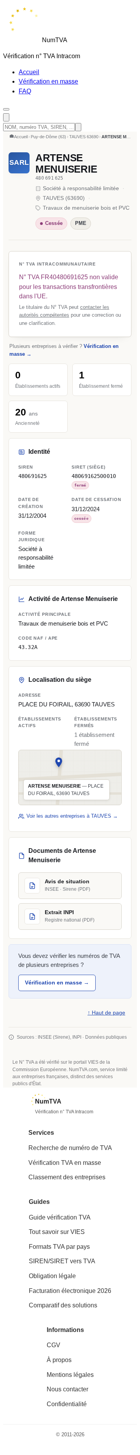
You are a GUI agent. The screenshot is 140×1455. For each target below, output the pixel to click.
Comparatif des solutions (63, 1305)
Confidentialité (67, 1404)
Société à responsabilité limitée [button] (35, 558)
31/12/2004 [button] (32, 516)
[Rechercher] (6, 117)
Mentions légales (70, 1374)
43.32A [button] (27, 647)
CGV (53, 1345)
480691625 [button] (32, 476)
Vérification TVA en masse (64, 1162)
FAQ (25, 91)
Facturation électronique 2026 (70, 1290)
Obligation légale (52, 1276)
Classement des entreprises (66, 1177)
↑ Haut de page (106, 1013)
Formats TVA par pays (59, 1246)
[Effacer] (78, 127)
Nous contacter (67, 1389)
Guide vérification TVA (60, 1217)
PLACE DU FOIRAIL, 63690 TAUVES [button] (66, 704)
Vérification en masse (48, 81)
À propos (59, 1360)
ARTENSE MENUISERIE (66, 163)
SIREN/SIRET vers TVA (62, 1261)
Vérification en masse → (57, 982)
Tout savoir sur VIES (57, 1232)
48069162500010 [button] (94, 476)
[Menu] (6, 109)
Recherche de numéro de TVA (70, 1148)
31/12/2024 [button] (86, 509)
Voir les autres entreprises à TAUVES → (72, 816)
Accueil (29, 72)
